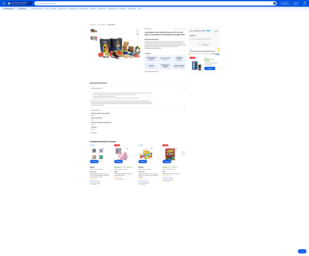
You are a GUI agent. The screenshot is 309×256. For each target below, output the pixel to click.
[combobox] (155, 3)
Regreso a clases (62, 8)
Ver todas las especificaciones (152, 71)
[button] (284, 3)
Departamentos (9, 8)
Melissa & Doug (148, 28)
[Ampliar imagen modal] (137, 34)
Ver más (216, 31)
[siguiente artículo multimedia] (137, 50)
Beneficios (23, 8)
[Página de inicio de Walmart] (4, 3)
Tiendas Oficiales (132, 8)
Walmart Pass (122, 8)
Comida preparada (72, 8)
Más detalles (94, 132)
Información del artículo (98, 83)
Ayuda (139, 8)
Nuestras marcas (102, 8)
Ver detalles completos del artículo (153, 48)
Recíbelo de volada (83, 8)
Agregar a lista (205, 44)
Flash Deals (53, 8)
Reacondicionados (112, 8)
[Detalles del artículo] (184, 88)
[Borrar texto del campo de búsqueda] (271, 3)
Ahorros (47, 8)
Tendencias (93, 8)
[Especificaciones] (184, 110)
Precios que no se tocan (37, 8)
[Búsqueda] (274, 3)
